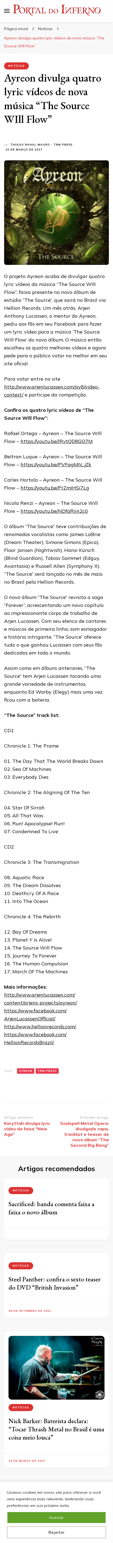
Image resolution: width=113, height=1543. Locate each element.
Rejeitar (57, 1532)
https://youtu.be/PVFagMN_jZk (56, 464)
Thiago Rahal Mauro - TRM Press (41, 144)
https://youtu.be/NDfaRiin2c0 (54, 511)
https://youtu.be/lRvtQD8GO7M (57, 441)
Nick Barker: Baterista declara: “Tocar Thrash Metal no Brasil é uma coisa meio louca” (56, 1429)
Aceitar (56, 1517)
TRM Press (47, 1071)
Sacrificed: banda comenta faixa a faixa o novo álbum (51, 1208)
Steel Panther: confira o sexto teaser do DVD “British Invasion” (55, 1283)
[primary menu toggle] (7, 11)
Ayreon (25, 1071)
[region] (56, 1512)
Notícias (16, 66)
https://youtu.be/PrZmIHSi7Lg (55, 488)
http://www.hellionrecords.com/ (40, 1026)
